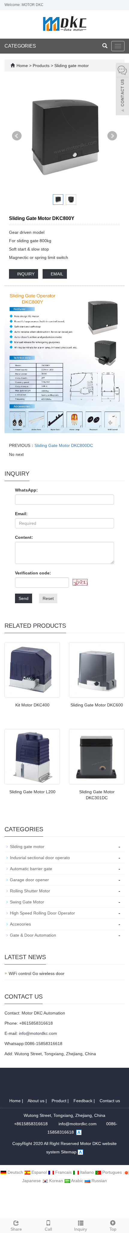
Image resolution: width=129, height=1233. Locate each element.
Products (42, 65)
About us (37, 1100)
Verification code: (33, 573)
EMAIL (56, 274)
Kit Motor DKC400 (32, 705)
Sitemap (68, 1151)
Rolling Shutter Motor (30, 890)
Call (48, 1229)
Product (60, 1100)
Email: (21, 513)
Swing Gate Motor (27, 902)
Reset (48, 598)
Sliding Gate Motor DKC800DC (63, 445)
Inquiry (80, 1229)
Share (16, 1229)
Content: (24, 537)
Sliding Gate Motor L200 (32, 791)
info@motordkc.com (38, 1033)
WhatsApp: (26, 490)
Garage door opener (29, 879)
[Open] (122, 90)
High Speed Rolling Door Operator (42, 913)
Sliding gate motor (71, 65)
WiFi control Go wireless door (36, 973)
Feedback (84, 1100)
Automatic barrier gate (31, 868)
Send (23, 598)
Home (22, 65)
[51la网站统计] (79, 1132)
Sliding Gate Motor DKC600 (96, 705)
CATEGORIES (20, 45)
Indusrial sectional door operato (40, 857)
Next (112, 136)
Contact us (110, 1100)
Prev (17, 136)
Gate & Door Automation (33, 935)
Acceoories (20, 924)
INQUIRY (25, 274)
